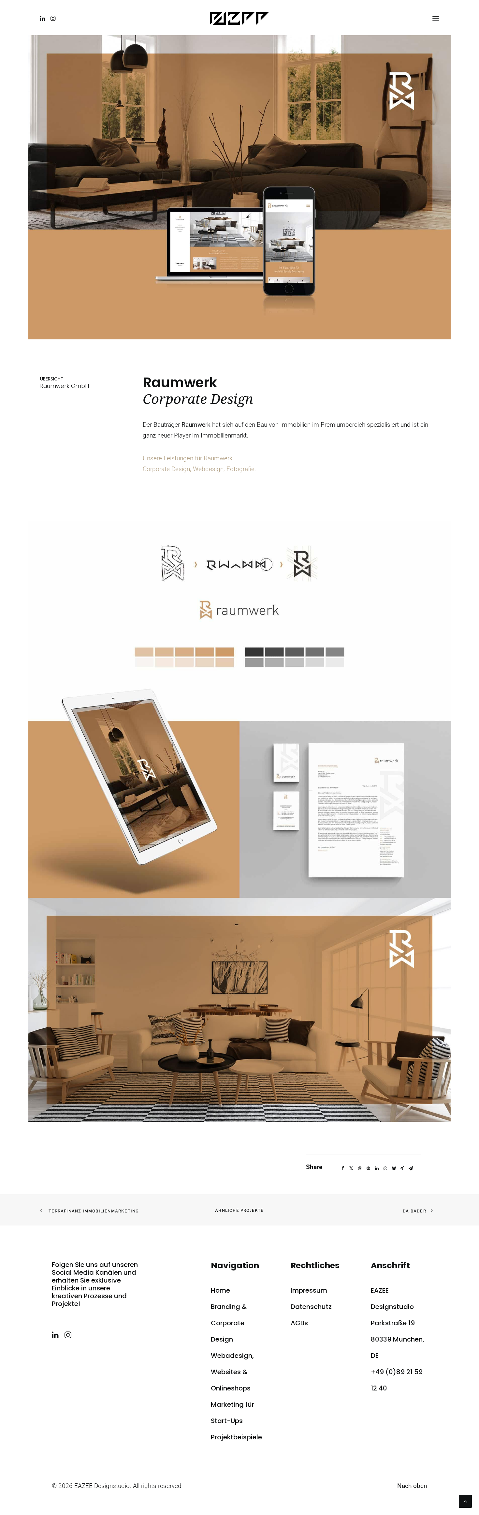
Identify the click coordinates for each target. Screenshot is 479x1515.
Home (220, 1290)
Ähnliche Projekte (239, 1210)
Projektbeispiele (236, 1437)
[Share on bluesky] (394, 1168)
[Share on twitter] (351, 1168)
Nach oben (412, 1486)
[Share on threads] (360, 1168)
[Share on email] (410, 1168)
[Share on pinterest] (368, 1168)
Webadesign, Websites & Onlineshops (232, 1372)
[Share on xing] (402, 1168)
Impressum (309, 1290)
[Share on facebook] (343, 1168)
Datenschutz (311, 1306)
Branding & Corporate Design (229, 1323)
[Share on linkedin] (377, 1168)
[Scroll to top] (465, 1501)
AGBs (299, 1323)
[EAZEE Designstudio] (239, 18)
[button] (44, 18)
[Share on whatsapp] (385, 1168)
